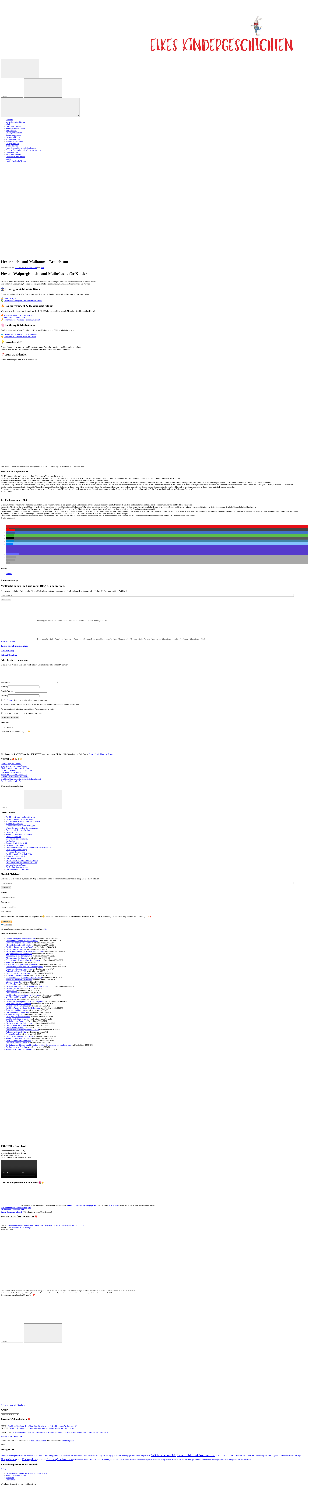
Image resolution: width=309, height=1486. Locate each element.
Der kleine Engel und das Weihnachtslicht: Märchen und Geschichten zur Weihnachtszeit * (42, 1426)
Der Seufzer (10, 841)
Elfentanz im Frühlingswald (12, 1210)
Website (4, 696)
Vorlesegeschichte (148, 1460)
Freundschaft (91, 1456)
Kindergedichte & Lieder (15, 128)
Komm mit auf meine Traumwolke (14, 775)
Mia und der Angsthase (14, 824)
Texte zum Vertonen (13, 154)
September (10, 962)
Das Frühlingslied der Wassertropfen (16, 1208)
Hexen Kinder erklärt (121, 639)
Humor (302, 1455)
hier (46, 929)
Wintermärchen (246, 1460)
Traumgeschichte (136, 1460)
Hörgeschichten (12, 152)
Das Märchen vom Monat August (13, 766)
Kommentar (6, 682)
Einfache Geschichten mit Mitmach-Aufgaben (23, 150)
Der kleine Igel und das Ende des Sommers (22, 995)
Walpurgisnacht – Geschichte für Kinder (19, 315)
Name (4, 687)
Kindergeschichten (101, 620)
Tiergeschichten (12, 146)
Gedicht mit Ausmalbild (163, 1455)
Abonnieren (6, 600)
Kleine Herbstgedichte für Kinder (18, 945)
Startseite (9, 120)
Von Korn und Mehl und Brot (17, 997)
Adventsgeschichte (15, 1455)
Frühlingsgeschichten (14, 133)
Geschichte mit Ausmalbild (196, 1455)
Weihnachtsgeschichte (191, 1459)
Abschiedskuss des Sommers (17, 958)
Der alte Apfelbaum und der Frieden (14, 777)
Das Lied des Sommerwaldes (17, 867)
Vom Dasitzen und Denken (16, 865)
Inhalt (8, 124)
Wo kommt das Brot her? (15, 852)
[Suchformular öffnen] (20, 68)
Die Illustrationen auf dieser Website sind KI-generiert (26, 1473)
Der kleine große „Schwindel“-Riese (20, 854)
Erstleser (36, 1455)
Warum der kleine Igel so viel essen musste (22, 828)
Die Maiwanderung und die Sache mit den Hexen (23, 301)
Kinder (18, 1459)
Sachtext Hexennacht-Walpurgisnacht (158, 639)
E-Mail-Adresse (7, 691)
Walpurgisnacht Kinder (197, 639)
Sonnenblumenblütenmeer (16, 1010)
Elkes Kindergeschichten (15, 122)
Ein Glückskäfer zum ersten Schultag (15, 768)
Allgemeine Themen (13, 126)
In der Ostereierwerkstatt (11, 1212)
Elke (42, 268)
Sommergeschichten (13, 135)
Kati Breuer (113, 1205)
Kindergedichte (41, 1459)
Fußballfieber (11, 999)
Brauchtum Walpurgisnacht (101, 639)
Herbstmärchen (288, 1456)
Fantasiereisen (11, 131)
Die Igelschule (11, 832)
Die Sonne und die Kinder (11, 772)
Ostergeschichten (12, 144)
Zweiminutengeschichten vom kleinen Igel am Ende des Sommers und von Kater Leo (38, 1045)
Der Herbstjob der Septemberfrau (18, 1041)
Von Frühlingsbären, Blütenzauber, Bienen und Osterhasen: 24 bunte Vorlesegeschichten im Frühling (45, 1225)
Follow (3, 1469)
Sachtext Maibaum (180, 639)
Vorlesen (157, 1460)
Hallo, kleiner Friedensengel (16, 850)
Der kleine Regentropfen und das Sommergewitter (25, 1001)
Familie (41, 1456)
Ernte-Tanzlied (11, 984)
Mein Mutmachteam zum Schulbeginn (20, 826)
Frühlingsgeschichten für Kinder (49, 620)
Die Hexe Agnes (10, 298)
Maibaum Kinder (136, 639)
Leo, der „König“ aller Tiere (11, 781)
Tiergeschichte (124, 1459)
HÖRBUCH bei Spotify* (21, 1227)
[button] (12, 527)
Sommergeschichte (110, 1459)
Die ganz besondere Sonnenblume (19, 954)
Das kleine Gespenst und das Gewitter (20, 817)
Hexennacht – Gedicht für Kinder (16, 317)
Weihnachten (176, 1459)
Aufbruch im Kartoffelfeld (16, 971)
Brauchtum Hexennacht (64, 639)
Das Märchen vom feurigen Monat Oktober (22, 1030)
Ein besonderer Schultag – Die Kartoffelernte (23, 821)
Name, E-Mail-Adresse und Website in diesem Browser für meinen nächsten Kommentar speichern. (42, 705)
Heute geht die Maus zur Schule (101, 754)
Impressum (10, 1478)
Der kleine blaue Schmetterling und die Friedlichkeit (21, 779)
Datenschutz (10, 1480)
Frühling (99, 1455)
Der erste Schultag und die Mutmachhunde (22, 941)
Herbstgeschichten (13, 137)
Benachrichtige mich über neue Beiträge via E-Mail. (23, 713)
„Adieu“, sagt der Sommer (11, 764)
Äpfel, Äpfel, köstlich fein (16, 1032)
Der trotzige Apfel (13, 988)
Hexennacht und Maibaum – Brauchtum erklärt (22, 320)
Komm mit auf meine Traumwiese (19, 834)
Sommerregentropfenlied (15, 856)
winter (225, 1459)
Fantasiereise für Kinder (79, 1456)
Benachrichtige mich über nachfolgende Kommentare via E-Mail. (29, 709)
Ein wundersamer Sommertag (17, 839)
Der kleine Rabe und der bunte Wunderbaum (21, 334)
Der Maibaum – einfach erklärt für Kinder (20, 337)
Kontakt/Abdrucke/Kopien (16, 161)
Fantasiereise (66, 1456)
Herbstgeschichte (275, 1455)
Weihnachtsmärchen (207, 1460)
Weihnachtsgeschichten (15, 141)
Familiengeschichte (53, 1455)
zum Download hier (38, 1441)
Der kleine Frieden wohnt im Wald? (19, 819)
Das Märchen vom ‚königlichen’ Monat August (24, 978)
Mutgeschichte (77, 1460)
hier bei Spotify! (68, 1441)
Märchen (85, 1460)
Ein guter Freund (12, 1034)
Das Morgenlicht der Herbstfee (17, 1019)
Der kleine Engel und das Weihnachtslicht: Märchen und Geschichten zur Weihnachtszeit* (43, 1428)
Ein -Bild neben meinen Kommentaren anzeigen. (26, 700)
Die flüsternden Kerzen (15, 1028)
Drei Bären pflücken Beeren (16, 1043)
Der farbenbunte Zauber (15, 845)
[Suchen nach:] (12, 96)
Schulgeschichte (97, 1459)
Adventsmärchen (29, 1456)
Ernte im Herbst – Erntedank (17, 1006)
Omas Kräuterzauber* (14, 858)
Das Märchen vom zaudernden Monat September (24, 967)
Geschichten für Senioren (15, 157)
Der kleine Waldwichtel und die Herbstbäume (23, 1008)
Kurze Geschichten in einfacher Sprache (21, 148)
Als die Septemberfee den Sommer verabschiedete (25, 951)
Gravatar (10, 700)
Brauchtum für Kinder (45, 639)
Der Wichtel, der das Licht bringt (18, 1004)
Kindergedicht (29, 1459)
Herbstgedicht (263, 1456)
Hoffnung (296, 1456)
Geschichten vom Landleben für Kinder (78, 620)
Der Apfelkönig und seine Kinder (18, 943)
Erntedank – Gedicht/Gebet (16, 975)
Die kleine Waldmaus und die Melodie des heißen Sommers (28, 847)
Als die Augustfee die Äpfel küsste (19, 1023)
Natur (90, 1460)
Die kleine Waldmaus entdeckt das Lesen (16, 770)
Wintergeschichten (13, 139)
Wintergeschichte (233, 1460)
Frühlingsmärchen (144, 1456)
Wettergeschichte (218, 1460)
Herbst (257, 1456)
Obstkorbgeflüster (12, 993)
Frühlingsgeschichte (112, 1455)
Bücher (8, 159)
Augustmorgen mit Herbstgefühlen (19, 956)
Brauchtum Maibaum (82, 639)
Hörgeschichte (8, 1459)
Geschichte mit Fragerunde (223, 1455)
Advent (4, 1455)
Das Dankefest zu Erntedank (17, 1047)
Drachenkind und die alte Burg (17, 869)
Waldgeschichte (166, 1460)
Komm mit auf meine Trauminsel (18, 1038)
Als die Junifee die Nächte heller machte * (22, 861)
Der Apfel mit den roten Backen (18, 830)
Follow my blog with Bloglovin (13, 1405)
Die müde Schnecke (13, 837)
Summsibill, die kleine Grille (17, 843)
